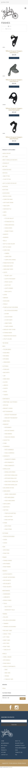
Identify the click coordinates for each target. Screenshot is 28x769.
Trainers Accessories (9, 626)
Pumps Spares (9, 326)
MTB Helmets (7, 583)
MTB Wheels (6, 660)
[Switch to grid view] (8, 26)
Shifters (5, 510)
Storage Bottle (9, 221)
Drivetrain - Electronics (10, 402)
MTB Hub (5, 405)
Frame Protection (8, 263)
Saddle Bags (8, 228)
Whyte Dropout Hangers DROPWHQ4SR (14, 109)
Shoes (5, 539)
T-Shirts (5, 394)
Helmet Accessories (9, 577)
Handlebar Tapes (8, 269)
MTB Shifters (8, 516)
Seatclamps (6, 503)
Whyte (4, 688)
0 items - (6, 2)
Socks (5, 391)
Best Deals (4, 745)
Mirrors (5, 297)
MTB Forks (6, 550)
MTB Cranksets (9, 462)
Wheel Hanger (7, 657)
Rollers (5, 617)
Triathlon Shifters (10, 513)
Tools (5, 603)
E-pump (7, 313)
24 (8, 29)
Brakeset (6, 424)
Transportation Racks (9, 336)
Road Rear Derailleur (11, 484)
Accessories (6, 193)
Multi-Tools (8, 606)
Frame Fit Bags (9, 231)
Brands (3, 747)
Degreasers (6, 594)
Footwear (5, 533)
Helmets (4, 571)
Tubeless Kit (7, 649)
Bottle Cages (7, 247)
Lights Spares (9, 288)
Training (4, 614)
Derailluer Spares (10, 472)
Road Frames (7, 566)
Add (14, 58)
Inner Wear (6, 379)
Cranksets (6, 456)
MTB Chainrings (9, 449)
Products (4, 750)
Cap (4, 375)
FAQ (16, 754)
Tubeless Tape (9, 679)
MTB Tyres (6, 643)
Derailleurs (6, 468)
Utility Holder (7, 339)
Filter (22, 698)
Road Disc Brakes (10, 437)
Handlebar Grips (8, 266)
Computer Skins (8, 199)
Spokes (7, 676)
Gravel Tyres (7, 634)
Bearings (5, 237)
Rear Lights (8, 291)
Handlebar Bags (9, 225)
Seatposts (6, 507)
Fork (3, 547)
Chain (4, 443)
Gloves (5, 382)
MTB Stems (8, 526)
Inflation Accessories (11, 310)
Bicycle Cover (7, 196)
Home (2, 741)
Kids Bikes (6, 356)
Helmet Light (8, 275)
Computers (6, 250)
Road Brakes (8, 433)
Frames (4, 557)
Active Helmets (7, 574)
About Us (17, 741)
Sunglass (6, 369)
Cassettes (6, 440)
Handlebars (6, 491)
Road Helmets (7, 586)
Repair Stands (7, 600)
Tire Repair (5, 343)
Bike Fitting (6, 176)
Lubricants (6, 597)
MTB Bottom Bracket (11, 414)
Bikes (3, 346)
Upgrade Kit (5, 163)
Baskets (5, 234)
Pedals (5, 304)
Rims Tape (7, 673)
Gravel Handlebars (10, 494)
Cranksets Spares (10, 459)
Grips (4, 212)
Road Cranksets (9, 465)
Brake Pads (6, 421)
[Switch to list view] (10, 26)
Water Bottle (7, 209)
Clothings (5, 366)
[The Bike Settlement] (10, 13)
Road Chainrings (9, 453)
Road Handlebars (10, 500)
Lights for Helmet (10, 278)
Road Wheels (7, 663)
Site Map (3, 752)
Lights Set (8, 285)
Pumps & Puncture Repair (10, 307)
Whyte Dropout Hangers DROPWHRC (14, 138)
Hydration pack (6, 169)
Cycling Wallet (9, 218)
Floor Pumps (8, 320)
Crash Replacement (20, 747)
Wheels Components (9, 666)
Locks (5, 294)
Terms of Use (18, 752)
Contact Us (4, 754)
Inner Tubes (6, 640)
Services (4, 173)
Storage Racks (7, 332)
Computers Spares (10, 259)
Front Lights (8, 282)
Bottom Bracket (8, 411)
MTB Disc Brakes (9, 430)
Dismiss (10, 767)
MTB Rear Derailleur (10, 478)
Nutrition (5, 186)
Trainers (5, 623)
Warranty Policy (20, 745)
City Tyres (6, 637)
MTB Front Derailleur (11, 475)
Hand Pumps (8, 323)
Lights (5, 272)
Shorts (5, 388)
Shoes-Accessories (8, 536)
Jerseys (5, 385)
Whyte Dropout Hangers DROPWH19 (14, 80)
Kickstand (5, 189)
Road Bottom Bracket (11, 418)
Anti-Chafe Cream (8, 202)
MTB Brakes (8, 427)
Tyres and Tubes (7, 630)
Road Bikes (6, 352)
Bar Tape (4, 166)
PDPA (16, 750)
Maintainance (6, 590)
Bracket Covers (8, 408)
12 (5, 29)
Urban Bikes (6, 362)
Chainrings (6, 446)
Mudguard (6, 301)
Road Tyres (6, 646)
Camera (7, 253)
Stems (5, 523)
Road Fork (6, 553)
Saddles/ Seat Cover (9, 329)
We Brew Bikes (5, 743)
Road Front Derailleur (11, 481)
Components (6, 398)
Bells (5, 240)
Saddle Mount (6, 153)
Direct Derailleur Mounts (9, 160)
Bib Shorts (6, 372)
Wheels (4, 653)
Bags (4, 215)
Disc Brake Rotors (8, 488)
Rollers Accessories (9, 620)
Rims (6, 669)
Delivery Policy (19, 743)
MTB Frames (6, 563)
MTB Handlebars (9, 497)
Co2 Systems (8, 317)
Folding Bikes (7, 349)
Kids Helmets (7, 580)
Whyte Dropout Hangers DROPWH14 (14, 51)
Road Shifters (9, 519)
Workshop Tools (10, 610)
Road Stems (8, 529)
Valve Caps (6, 205)
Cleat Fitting (7, 179)
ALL (10, 29)
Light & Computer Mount (9, 183)
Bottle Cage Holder (9, 243)
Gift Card (5, 156)
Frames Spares (7, 560)
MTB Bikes (6, 359)
